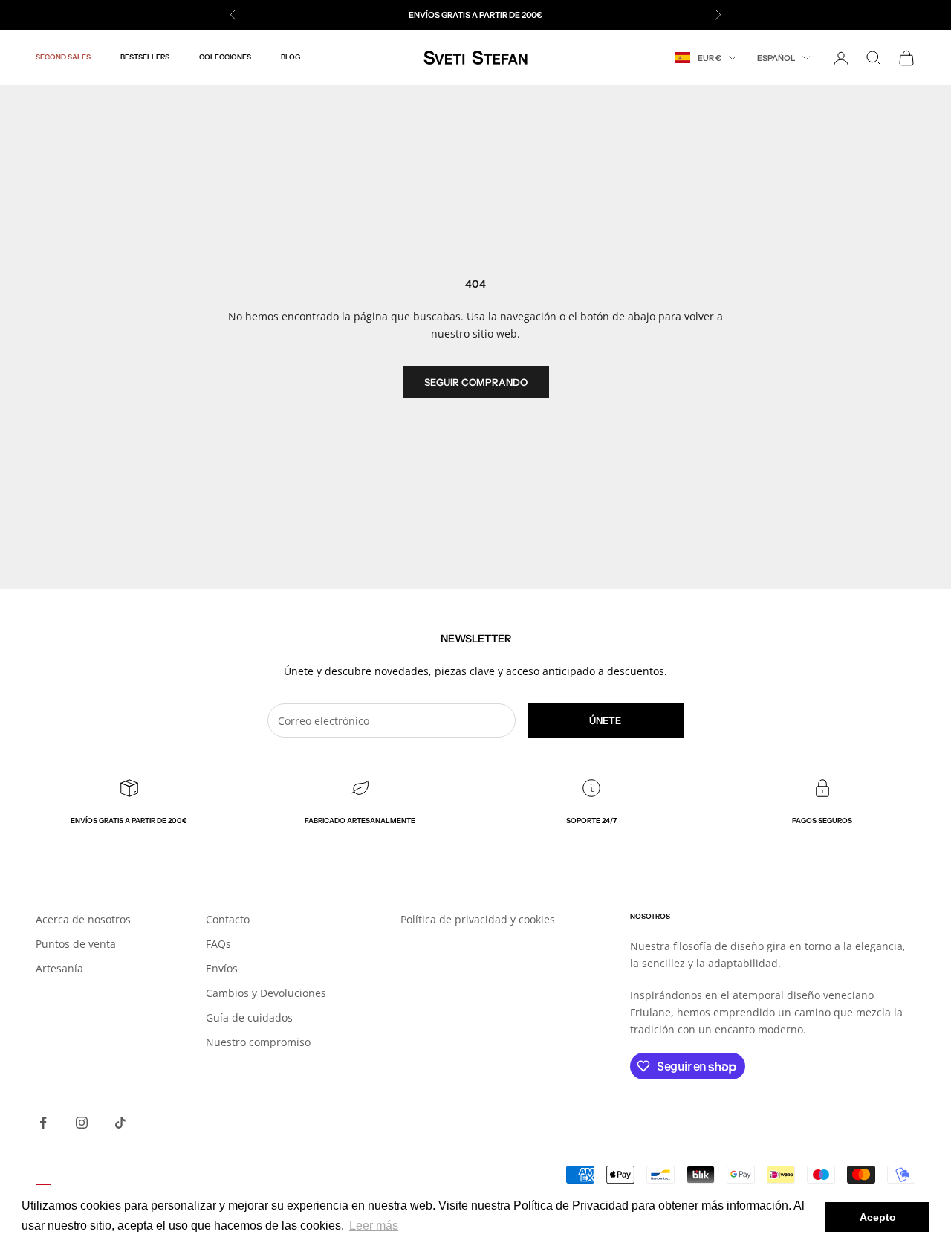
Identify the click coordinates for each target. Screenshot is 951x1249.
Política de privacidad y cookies (477, 919)
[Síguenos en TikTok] (120, 1122)
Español (776, 58)
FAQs (218, 944)
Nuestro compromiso (258, 1042)
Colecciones (225, 58)
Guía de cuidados (249, 1017)
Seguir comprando (476, 382)
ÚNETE (605, 720)
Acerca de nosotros (83, 919)
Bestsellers (144, 58)
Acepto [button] (878, 1217)
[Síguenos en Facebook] (43, 1122)
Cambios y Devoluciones (266, 993)
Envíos (222, 968)
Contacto (228, 919)
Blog (290, 58)
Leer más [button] (373, 1225)
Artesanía (59, 968)
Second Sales (63, 58)
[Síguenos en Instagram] (81, 1122)
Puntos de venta (76, 944)
